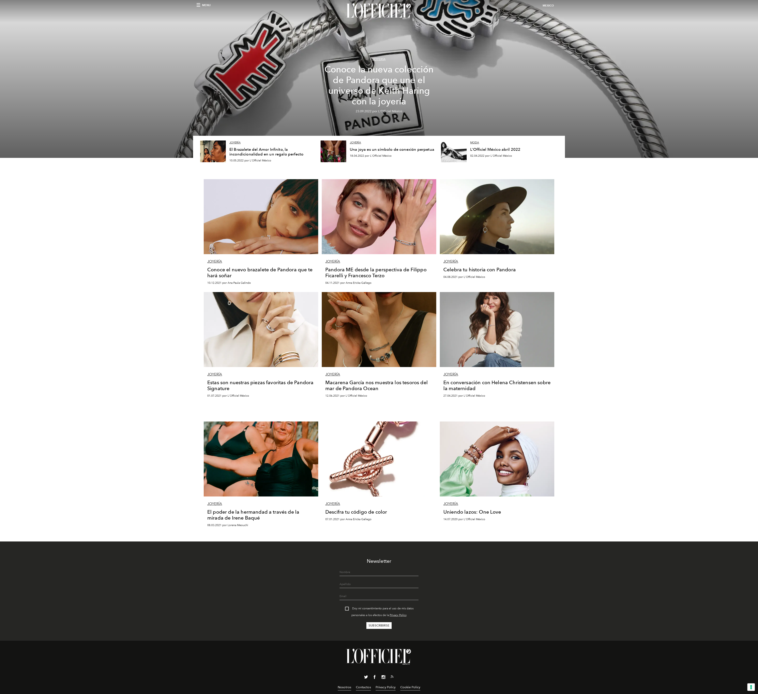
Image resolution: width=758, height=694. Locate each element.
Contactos (363, 687)
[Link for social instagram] (383, 678)
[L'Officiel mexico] (379, 11)
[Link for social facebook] (375, 678)
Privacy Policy (398, 615)
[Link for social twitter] (366, 678)
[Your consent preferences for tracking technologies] (751, 687)
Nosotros (344, 687)
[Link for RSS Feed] (392, 677)
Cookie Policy (410, 687)
